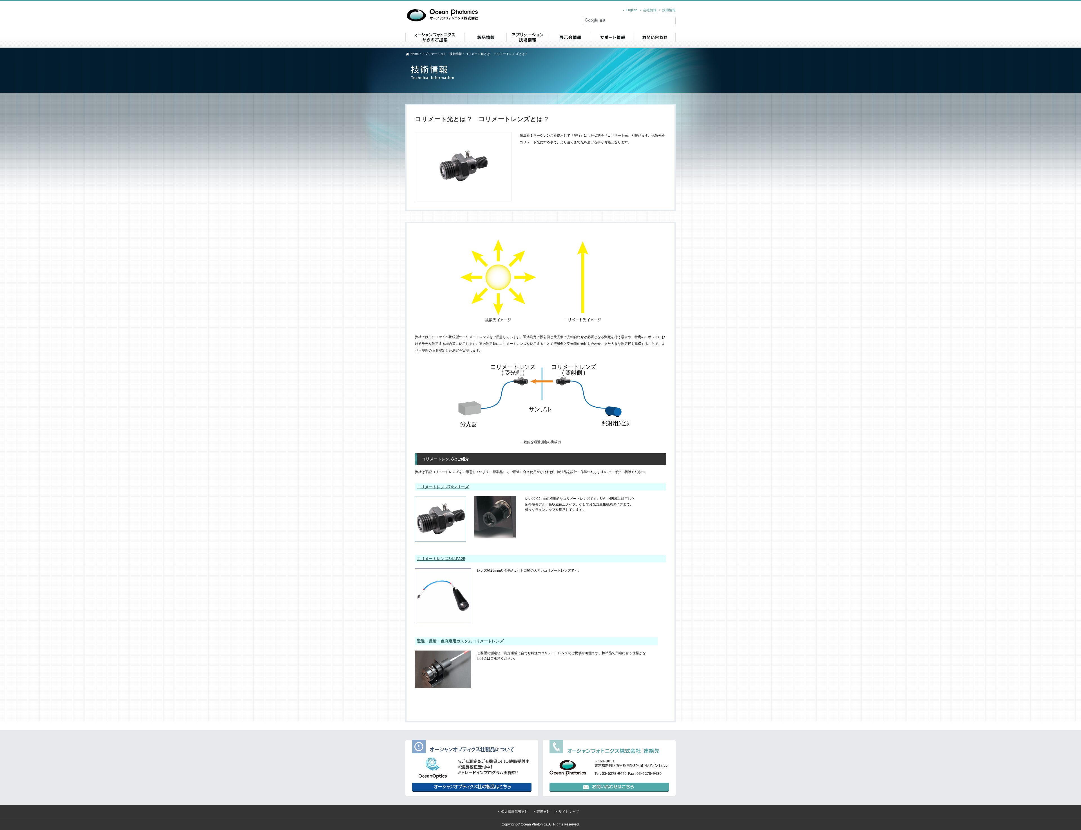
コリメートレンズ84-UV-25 (441, 558)
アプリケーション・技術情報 (527, 37)
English (631, 10)
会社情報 (649, 10)
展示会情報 (570, 37)
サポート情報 (612, 37)
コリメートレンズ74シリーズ (443, 487)
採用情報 (669, 10)
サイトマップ (569, 812)
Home (414, 54)
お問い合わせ (654, 37)
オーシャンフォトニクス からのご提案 (434, 37)
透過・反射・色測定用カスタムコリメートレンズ (460, 641)
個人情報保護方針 (514, 812)
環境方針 (543, 812)
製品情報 (485, 37)
